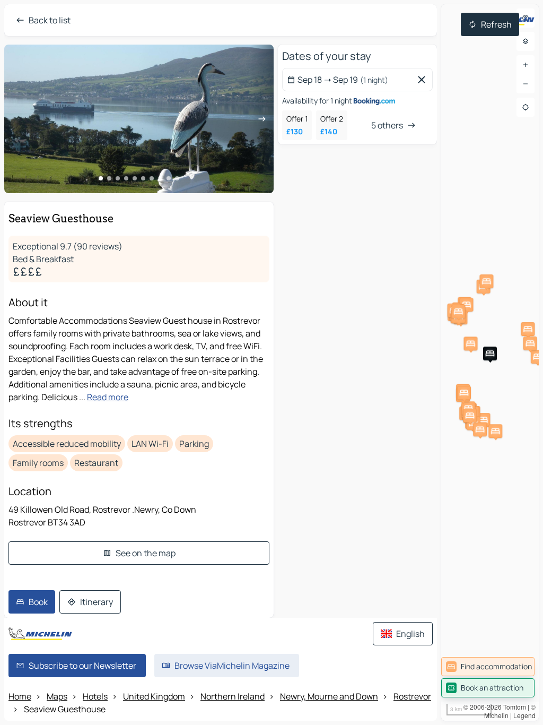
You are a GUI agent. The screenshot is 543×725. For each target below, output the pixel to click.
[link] (488, 666)
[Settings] (525, 41)
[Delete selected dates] (423, 79)
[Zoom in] (525, 64)
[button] (467, 305)
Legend (524, 715)
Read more (107, 397)
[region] (490, 362)
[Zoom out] (525, 83)
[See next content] (262, 119)
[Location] (525, 107)
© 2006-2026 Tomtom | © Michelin (499, 711)
